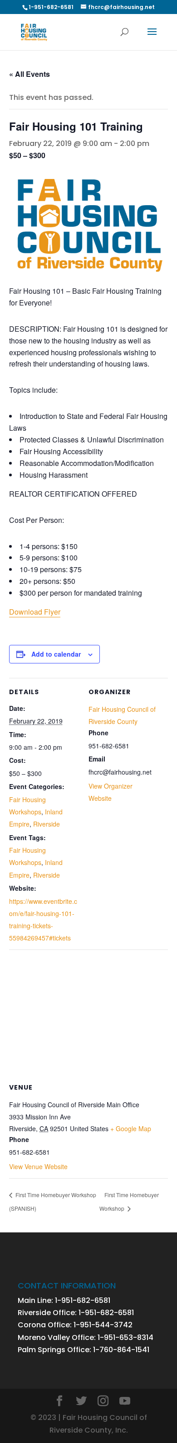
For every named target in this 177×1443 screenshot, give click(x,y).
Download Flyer (34, 611)
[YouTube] (124, 1402)
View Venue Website (38, 1166)
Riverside (46, 823)
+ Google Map (130, 1128)
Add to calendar (56, 653)
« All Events (29, 74)
